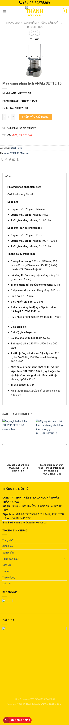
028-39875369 (20, 720)
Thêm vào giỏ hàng (35, 116)
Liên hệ (6, 583)
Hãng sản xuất (50, 22)
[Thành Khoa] (34, 11)
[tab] (34, 176)
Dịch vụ (6, 564)
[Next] (66, 450)
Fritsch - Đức (34, 26)
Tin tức (6, 571)
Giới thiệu (7, 546)
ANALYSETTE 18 (11, 153)
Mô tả (8, 176)
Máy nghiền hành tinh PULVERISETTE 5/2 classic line (18, 468)
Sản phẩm (30, 22)
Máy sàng (24, 153)
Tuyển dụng (8, 577)
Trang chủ (13, 22)
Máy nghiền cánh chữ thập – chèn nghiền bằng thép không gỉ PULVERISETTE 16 (51, 469)
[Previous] (2, 450)
